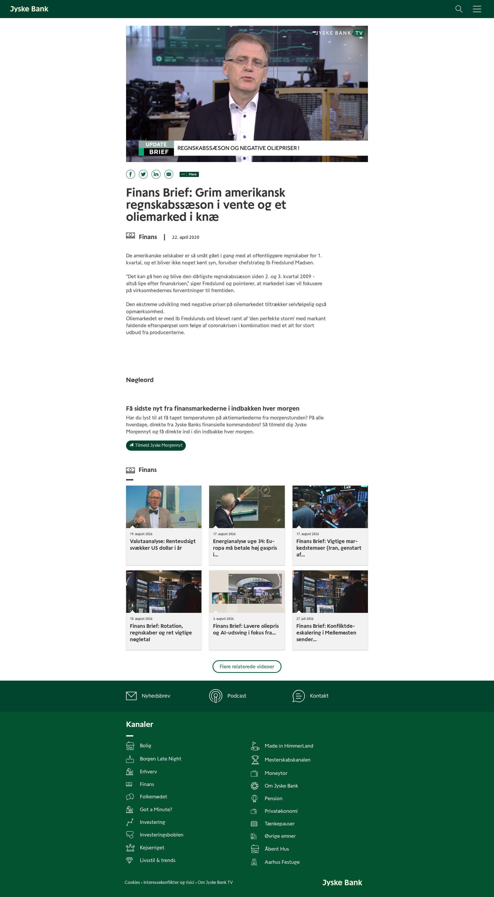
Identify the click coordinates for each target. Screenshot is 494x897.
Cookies (132, 882)
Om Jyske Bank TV (215, 882)
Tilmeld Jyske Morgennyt (158, 445)
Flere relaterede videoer (247, 666)
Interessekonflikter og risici (169, 882)
